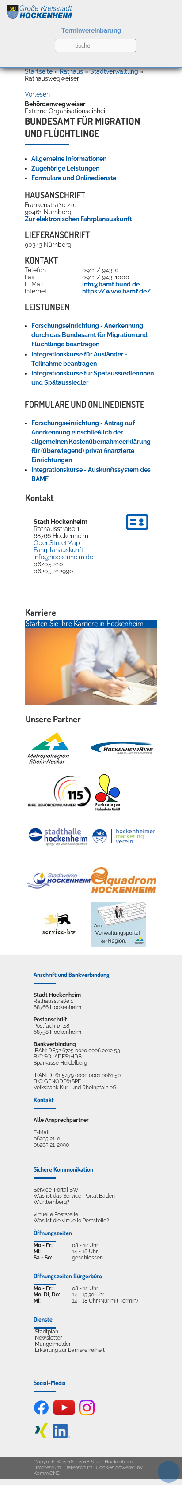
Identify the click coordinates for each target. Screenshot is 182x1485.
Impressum (48, 1467)
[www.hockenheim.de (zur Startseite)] (91, 10)
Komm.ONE (47, 1473)
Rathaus (71, 71)
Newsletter (48, 1338)
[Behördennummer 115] (58, 792)
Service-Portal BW (56, 1190)
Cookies (105, 1467)
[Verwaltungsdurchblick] (118, 924)
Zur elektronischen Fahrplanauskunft (78, 219)
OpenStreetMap (57, 542)
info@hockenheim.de (63, 557)
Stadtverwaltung (114, 71)
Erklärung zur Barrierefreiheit (70, 1350)
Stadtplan (46, 1332)
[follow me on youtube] (64, 1414)
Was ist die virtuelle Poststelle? (71, 1221)
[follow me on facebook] (41, 1414)
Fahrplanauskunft (58, 549)
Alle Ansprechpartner (61, 1120)
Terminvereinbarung (91, 30)
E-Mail (41, 1132)
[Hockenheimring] (123, 748)
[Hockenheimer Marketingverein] (123, 836)
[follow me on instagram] (87, 1414)
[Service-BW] (58, 924)
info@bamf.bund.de (111, 284)
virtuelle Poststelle (56, 1214)
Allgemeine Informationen (68, 158)
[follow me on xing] (41, 1436)
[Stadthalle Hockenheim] (58, 836)
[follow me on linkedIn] (61, 1436)
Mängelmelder (53, 1344)
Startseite (39, 71)
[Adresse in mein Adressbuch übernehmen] (137, 531)
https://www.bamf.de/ (116, 291)
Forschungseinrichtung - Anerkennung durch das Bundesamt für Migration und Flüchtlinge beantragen (89, 335)
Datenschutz (78, 1467)
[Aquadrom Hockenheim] (123, 880)
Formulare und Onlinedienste (73, 178)
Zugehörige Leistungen (65, 168)
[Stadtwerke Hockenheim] (58, 880)
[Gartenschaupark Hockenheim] (107, 792)
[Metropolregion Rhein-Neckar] (48, 748)
